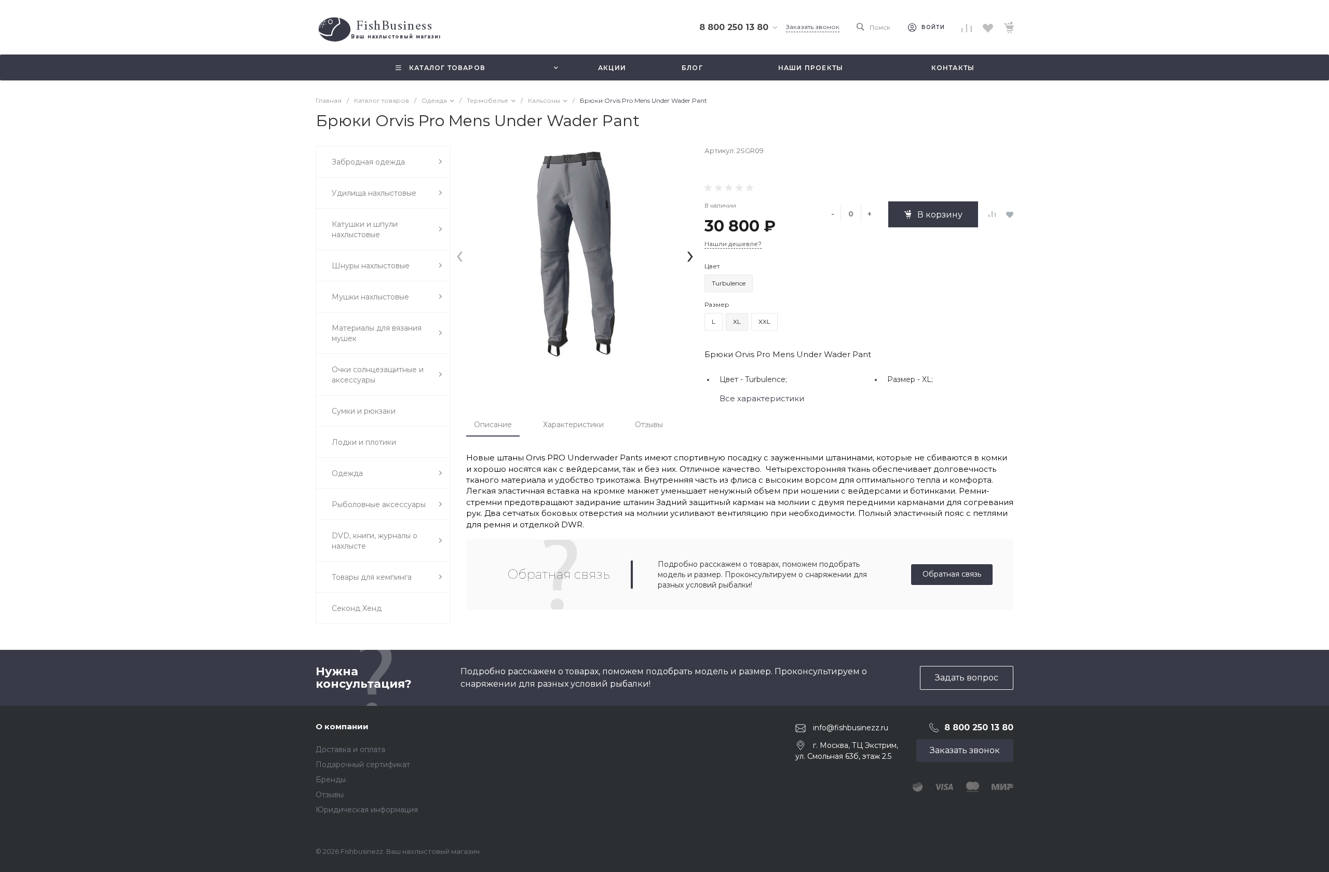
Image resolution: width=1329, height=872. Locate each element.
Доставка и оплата (350, 749)
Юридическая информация (367, 809)
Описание (493, 424)
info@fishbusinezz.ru (850, 727)
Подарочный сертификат (363, 764)
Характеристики (573, 424)
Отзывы (649, 424)
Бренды (331, 779)
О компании (342, 726)
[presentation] (460, 254)
